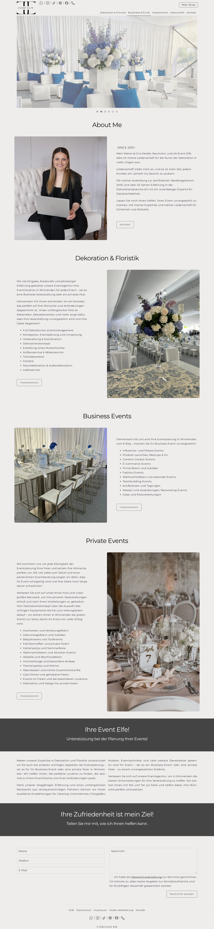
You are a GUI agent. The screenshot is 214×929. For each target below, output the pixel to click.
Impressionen (160, 12)
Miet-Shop (189, 4)
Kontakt (191, 12)
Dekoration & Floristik (113, 12)
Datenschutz (83, 910)
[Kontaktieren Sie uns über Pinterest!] (60, 3)
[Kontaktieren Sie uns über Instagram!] (47, 3)
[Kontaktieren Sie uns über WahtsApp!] (41, 3)
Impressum (100, 910)
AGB (71, 910)
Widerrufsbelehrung (121, 910)
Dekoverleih (177, 12)
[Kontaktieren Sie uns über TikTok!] (53, 3)
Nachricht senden (182, 894)
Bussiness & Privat (139, 12)
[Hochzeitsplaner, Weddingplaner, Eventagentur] (27, 8)
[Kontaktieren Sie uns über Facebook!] (66, 3)
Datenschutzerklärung (146, 877)
